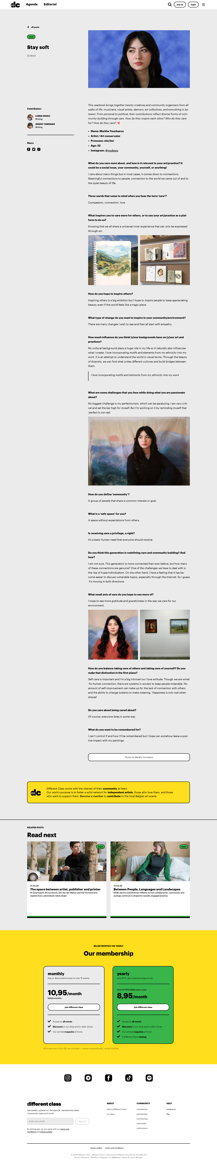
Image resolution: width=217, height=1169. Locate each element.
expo (31, 36)
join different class (74, 1007)
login (193, 4)
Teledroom (115, 1157)
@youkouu (111, 150)
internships (141, 1123)
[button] (203, 4)
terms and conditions (114, 1148)
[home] (17, 4)
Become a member (91, 796)
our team (111, 1114)
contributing (142, 1119)
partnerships (142, 1114)
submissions (142, 1128)
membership (142, 1109)
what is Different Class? (117, 1109)
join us (180, 4)
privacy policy (46, 1132)
